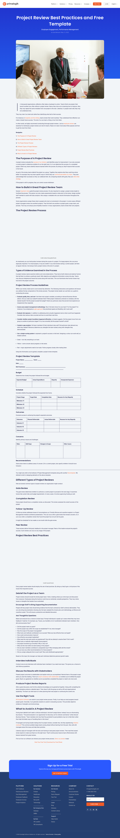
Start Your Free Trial (40, 742)
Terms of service (50, 834)
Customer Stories (74, 794)
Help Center (54, 819)
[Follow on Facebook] (87, 810)
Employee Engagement (49, 29)
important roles (24, 191)
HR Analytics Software (22, 699)
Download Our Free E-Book (54, 742)
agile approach (38, 309)
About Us (71, 789)
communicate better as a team (63, 174)
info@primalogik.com (92, 789)
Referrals (71, 802)
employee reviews (69, 123)
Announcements (73, 791)
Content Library (55, 811)
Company (86, 4)
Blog (52, 805)
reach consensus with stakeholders (49, 677)
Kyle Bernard (56, 32)
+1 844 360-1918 (91, 791)
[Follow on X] (90, 810)
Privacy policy (57, 834)
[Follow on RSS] (96, 810)
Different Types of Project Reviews (27, 146)
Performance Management (69, 29)
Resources (77, 4)
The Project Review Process (25, 143)
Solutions (62, 4)
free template (71, 473)
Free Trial (53, 797)
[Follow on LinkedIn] (93, 810)
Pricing (70, 4)
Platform (53, 4)
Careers (71, 797)
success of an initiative (40, 162)
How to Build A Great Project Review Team (29, 139)
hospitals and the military (32, 118)
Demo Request (55, 794)
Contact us (72, 805)
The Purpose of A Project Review (26, 136)
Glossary (53, 808)
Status (53, 822)
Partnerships (72, 800)
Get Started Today (60, 773)
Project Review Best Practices (25, 150)
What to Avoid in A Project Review (27, 153)
